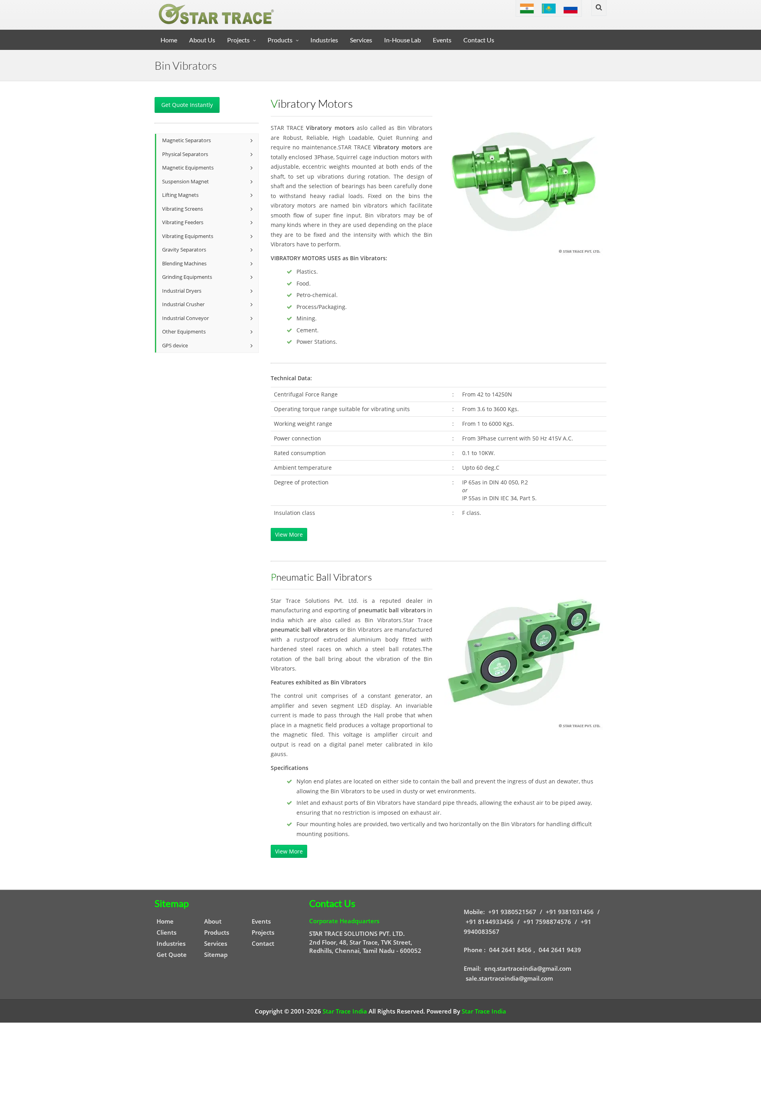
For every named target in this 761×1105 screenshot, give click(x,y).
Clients (166, 932)
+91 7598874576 (547, 922)
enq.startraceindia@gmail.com (527, 968)
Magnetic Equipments (188, 167)
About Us (202, 40)
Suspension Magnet (185, 181)
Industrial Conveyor (185, 318)
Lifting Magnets (180, 195)
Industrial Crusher (183, 304)
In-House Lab (402, 40)
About (213, 921)
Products (280, 40)
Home (169, 40)
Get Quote (172, 954)
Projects (238, 40)
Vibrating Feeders (182, 222)
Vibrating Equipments (187, 236)
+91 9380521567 (512, 912)
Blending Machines (184, 263)
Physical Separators (185, 154)
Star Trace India (345, 1011)
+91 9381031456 (570, 912)
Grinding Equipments (187, 277)
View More (289, 534)
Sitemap (216, 954)
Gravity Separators (184, 249)
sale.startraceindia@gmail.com (509, 978)
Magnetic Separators (186, 140)
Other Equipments (184, 331)
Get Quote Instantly (187, 105)
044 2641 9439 (560, 950)
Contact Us (478, 40)
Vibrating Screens (182, 209)
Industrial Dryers (181, 291)
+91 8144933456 (490, 922)
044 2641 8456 (510, 950)
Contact (263, 943)
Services (361, 40)
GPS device (175, 345)
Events (442, 40)
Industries (324, 40)
